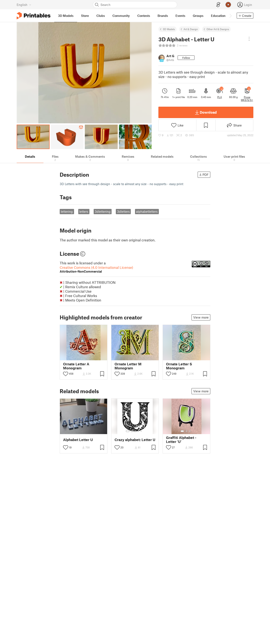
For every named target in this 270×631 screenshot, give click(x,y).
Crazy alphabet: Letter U (135, 440)
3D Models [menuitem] (65, 15)
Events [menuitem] (180, 15)
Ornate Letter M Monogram (128, 366)
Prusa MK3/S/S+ (247, 98)
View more (201, 317)
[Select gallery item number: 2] (132, 431)
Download (208, 112)
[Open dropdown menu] (249, 38)
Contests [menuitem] (143, 15)
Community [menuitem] (121, 15)
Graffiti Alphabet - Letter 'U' (181, 440)
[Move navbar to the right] (230, 15)
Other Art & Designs (218, 29)
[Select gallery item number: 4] (138, 431)
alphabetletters (147, 211)
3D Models (169, 29)
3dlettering (103, 211)
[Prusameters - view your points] (228, 4)
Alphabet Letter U (78, 440)
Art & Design (191, 29)
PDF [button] (205, 174)
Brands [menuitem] (163, 15)
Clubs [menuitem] (100, 15)
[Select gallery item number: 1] (127, 431)
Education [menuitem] (218, 15)
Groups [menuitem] (198, 15)
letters (83, 211)
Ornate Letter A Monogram (76, 366)
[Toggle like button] (65, 373)
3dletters (123, 211)
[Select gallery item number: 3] (135, 431)
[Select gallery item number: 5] (141, 431)
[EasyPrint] (218, 4)
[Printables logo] (33, 15)
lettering (67, 211)
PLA (219, 97)
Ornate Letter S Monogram (179, 366)
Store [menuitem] (85, 15)
